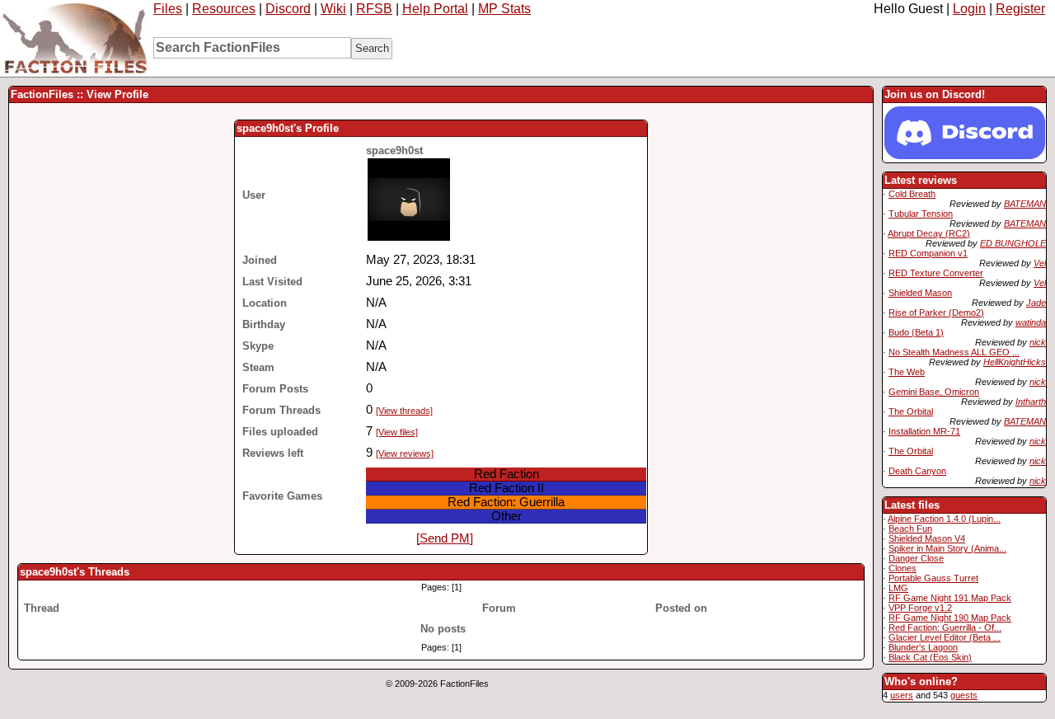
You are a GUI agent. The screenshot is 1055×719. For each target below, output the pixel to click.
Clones (903, 568)
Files (167, 9)
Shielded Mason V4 (927, 538)
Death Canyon (917, 471)
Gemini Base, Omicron (934, 392)
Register (1020, 9)
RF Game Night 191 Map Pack (950, 598)
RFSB (374, 9)
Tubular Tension (921, 214)
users (901, 695)
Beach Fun (910, 528)
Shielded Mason (920, 293)
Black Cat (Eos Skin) (930, 657)
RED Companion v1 (928, 253)
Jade (1036, 303)
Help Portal (435, 9)
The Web (907, 372)
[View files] (397, 432)
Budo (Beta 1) (916, 332)
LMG (898, 588)
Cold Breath (912, 194)
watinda (1030, 322)
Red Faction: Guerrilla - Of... (945, 627)
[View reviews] (405, 453)
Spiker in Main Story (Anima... (947, 548)
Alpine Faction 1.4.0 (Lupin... (944, 519)
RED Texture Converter (936, 273)
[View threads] (404, 411)
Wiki (333, 9)
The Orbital (911, 411)
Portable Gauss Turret (933, 578)
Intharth (1030, 401)
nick (1037, 342)
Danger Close (916, 558)
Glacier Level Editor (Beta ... (945, 637)
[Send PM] (444, 538)
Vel (1040, 263)
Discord (288, 9)
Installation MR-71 (924, 431)
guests (964, 695)
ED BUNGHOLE (1013, 243)
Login (969, 9)
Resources (224, 9)
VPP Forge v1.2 (920, 608)
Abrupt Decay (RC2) (929, 233)
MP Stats (504, 9)
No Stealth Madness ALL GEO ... (954, 352)
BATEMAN (1025, 204)
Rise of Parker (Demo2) (936, 312)
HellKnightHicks (1014, 362)
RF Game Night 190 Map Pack (950, 618)
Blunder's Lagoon (923, 647)
